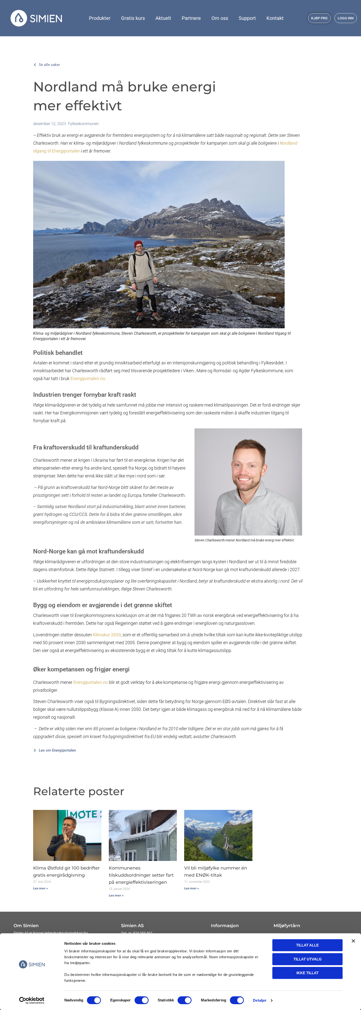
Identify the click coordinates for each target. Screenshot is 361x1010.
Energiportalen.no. (88, 378)
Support (247, 18)
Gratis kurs (133, 18)
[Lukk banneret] (353, 941)
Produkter (100, 18)
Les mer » (40, 888)
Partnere (191, 18)
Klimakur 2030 (107, 634)
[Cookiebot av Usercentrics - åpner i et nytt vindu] (31, 1000)
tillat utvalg (307, 959)
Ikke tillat (307, 973)
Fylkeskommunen (83, 123)
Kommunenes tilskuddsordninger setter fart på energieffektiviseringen (141, 875)
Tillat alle (307, 945)
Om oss (219, 18)
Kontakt (275, 18)
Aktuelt (163, 18)
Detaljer (259, 1000)
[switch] (142, 1000)
